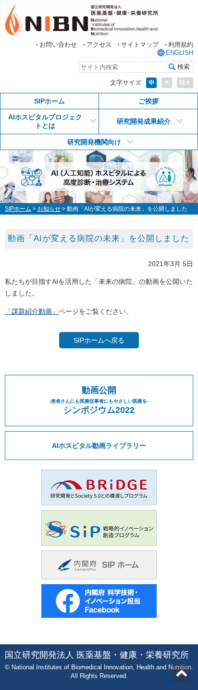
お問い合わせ (58, 44)
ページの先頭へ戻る (181, 673)
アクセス (99, 44)
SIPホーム (49, 101)
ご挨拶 (148, 101)
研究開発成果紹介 (144, 121)
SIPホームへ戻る (99, 340)
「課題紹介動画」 (32, 311)
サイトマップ (140, 44)
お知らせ (49, 208)
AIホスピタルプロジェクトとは (45, 121)
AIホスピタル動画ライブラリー (99, 445)
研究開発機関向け (94, 142)
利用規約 (180, 44)
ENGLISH (179, 52)
